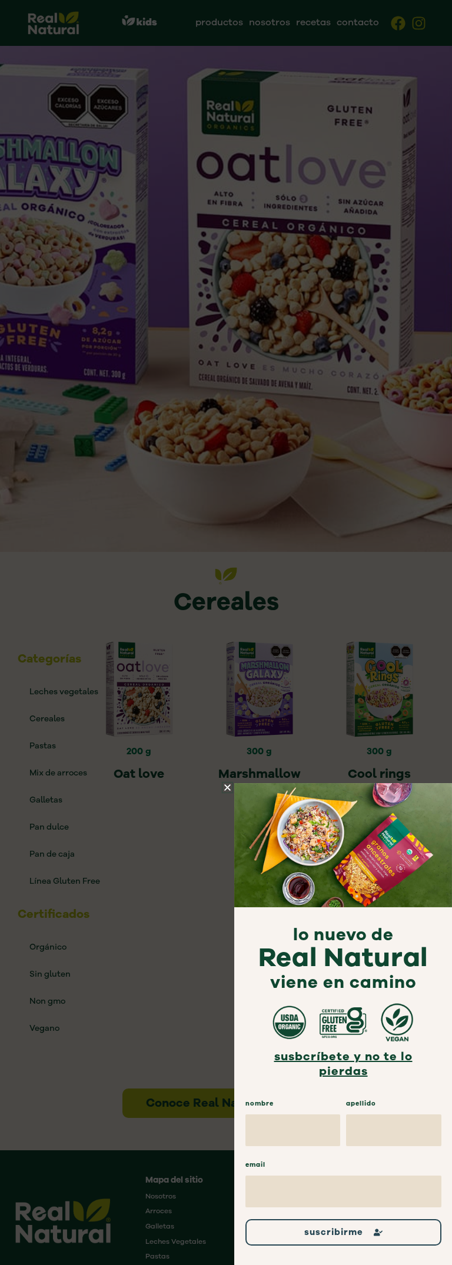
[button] (227, 787)
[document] (226, 632)
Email (255, 1164)
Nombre (259, 1103)
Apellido (361, 1103)
